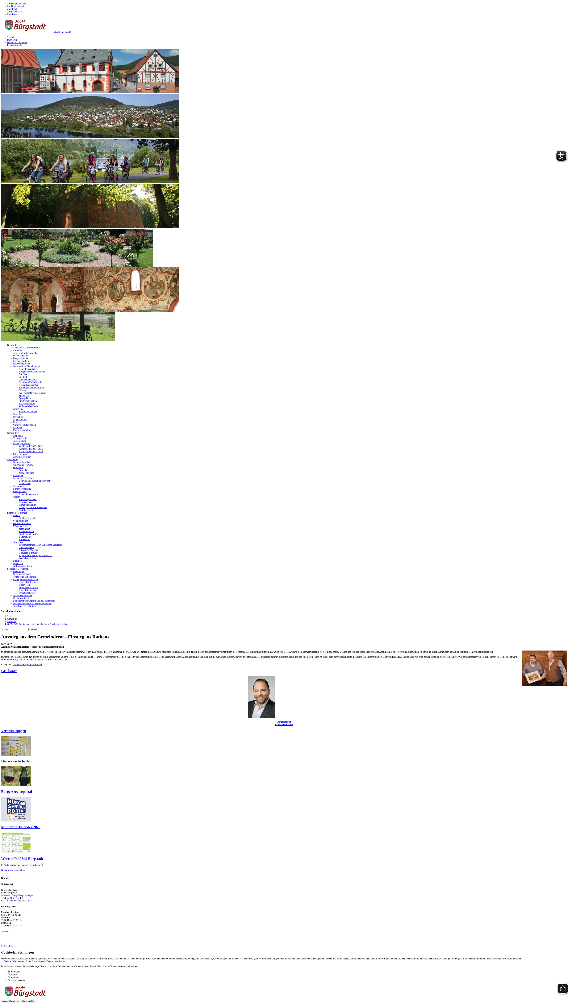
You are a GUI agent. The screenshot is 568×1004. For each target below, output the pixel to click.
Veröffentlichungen (28, 411)
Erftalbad (23, 374)
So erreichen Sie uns (28, 587)
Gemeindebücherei (28, 379)
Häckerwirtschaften (22, 523)
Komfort (15, 977)
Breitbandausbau (21, 361)
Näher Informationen (11, 870)
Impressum (12, 39)
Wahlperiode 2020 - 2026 (31, 449)
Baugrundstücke (20, 358)
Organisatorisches (27, 592)
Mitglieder (18, 435)
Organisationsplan (21, 462)
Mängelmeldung (26, 473)
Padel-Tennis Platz (27, 558)
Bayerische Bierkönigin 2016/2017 (35, 555)
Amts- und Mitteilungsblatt (25, 353)
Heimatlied (18, 417)
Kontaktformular (15, 45)
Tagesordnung (19, 441)
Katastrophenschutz (22, 430)
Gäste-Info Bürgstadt (28, 550)
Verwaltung (12, 459)
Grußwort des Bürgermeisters (27, 347)
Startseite (11, 37)
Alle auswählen (28, 1001)
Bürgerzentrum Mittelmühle (32, 371)
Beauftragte (18, 571)
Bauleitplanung (20, 491)
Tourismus (18, 542)
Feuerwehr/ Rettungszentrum (32, 393)
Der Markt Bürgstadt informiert (27, 664)
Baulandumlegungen (28, 494)
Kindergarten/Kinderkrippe (31, 387)
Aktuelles (17, 350)
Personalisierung (18, 980)
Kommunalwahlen (27, 505)
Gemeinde (12, 345)
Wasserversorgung (27, 403)
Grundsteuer (24, 483)
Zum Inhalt (12, 9)
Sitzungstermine (20, 438)
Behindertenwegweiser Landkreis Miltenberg (34, 600)
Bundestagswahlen (28, 499)
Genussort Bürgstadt (28, 553)
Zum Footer (12, 14)
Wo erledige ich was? (23, 465)
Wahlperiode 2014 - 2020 (31, 451)
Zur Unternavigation (16, 6)
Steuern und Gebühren (23, 478)
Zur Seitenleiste (14, 11)
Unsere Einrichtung (28, 582)
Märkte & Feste (20, 526)
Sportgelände (25, 398)
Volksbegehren (26, 510)
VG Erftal (17, 427)
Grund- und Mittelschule (30, 382)
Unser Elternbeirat (27, 590)
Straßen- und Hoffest (28, 534)
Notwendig (16, 971)
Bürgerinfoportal (21, 454)
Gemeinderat (13, 433)
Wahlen (16, 497)
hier (23, 870)
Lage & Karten (20, 419)
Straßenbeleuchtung (28, 401)
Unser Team (24, 584)
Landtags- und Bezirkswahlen (33, 507)
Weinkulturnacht (26, 531)
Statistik (14, 974)
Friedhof (23, 377)
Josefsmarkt (24, 529)
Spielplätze (24, 395)
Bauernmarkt (25, 537)
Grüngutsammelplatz (28, 385)
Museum (23, 390)
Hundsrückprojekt (21, 363)
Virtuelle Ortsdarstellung (24, 425)
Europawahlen (26, 502)
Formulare (18, 467)
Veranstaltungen (20, 521)
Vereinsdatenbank (27, 518)
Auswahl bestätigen (10, 1001)
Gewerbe (17, 414)
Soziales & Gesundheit (17, 568)
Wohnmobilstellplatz (28, 406)
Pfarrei (16, 422)
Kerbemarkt (24, 539)
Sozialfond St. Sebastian (24, 606)
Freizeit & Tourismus (17, 513)
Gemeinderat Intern (22, 457)
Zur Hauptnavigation (17, 3)
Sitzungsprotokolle (21, 443)
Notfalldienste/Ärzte (22, 595)
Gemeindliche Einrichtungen (26, 366)
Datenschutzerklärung (17, 42)
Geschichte (18, 409)
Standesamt (18, 486)
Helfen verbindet (21, 598)
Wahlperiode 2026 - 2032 (31, 446)
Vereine (16, 515)
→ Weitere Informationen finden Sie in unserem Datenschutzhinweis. (33, 961)
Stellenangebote (20, 355)
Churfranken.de (26, 547)
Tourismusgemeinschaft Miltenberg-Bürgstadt (40, 545)
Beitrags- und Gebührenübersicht (34, 481)
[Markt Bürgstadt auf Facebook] (13, 941)
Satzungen (18, 475)
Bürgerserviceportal (22, 489)
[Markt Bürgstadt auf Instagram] (4, 941)
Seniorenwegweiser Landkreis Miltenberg (32, 603)
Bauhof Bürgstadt (27, 369)
